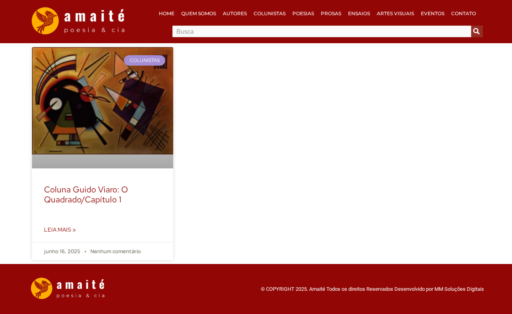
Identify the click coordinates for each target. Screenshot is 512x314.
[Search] (477, 31)
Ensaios (359, 13)
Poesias (303, 13)
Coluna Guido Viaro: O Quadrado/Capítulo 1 (86, 194)
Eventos (432, 13)
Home (166, 13)
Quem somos (198, 13)
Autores (235, 13)
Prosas (331, 13)
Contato (463, 13)
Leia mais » (60, 229)
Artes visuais (395, 13)
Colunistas (270, 13)
